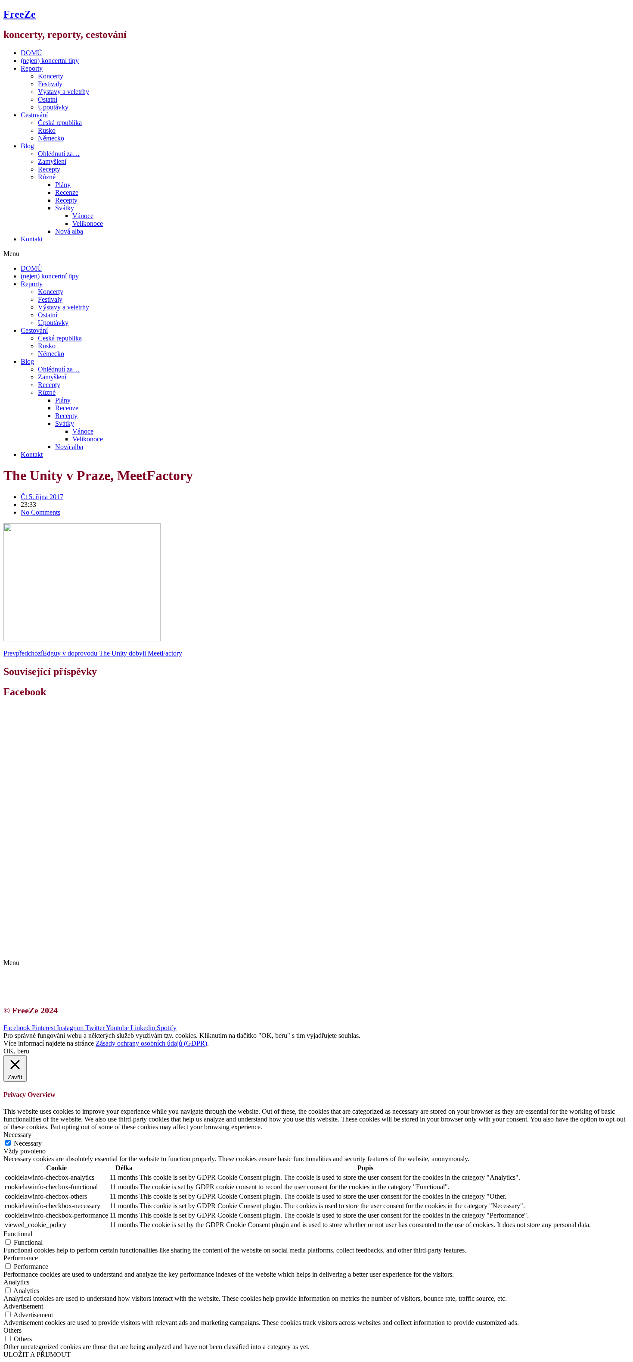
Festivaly (50, 83)
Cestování (34, 115)
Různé (47, 177)
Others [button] (12, 1330)
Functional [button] (17, 1233)
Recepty (49, 169)
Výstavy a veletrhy (63, 91)
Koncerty (50, 76)
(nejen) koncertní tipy (50, 60)
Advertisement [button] (23, 1306)
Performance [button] (20, 1258)
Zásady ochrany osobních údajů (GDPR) (85, 948)
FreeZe (19, 14)
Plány (63, 184)
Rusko (47, 130)
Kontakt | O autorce (56, 932)
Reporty (32, 68)
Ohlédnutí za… (59, 153)
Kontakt (32, 239)
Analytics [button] (16, 1282)
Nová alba (69, 231)
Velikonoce (87, 223)
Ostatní (47, 99)
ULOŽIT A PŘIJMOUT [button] (37, 1354)
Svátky (64, 208)
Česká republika (60, 122)
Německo (51, 138)
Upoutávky (53, 107)
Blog (27, 146)
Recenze (66, 192)
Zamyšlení (52, 161)
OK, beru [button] (16, 1051)
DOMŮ (31, 52)
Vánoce (82, 215)
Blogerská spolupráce (58, 940)
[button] (316, 254)
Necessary (28, 1143)
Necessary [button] (17, 1134)
